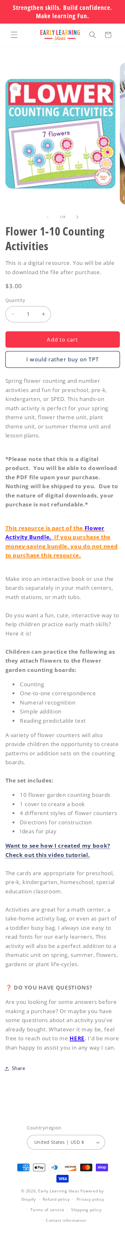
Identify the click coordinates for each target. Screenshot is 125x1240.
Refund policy (56, 1199)
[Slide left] (48, 217)
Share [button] (18, 1068)
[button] (14, 34)
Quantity (15, 300)
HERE (77, 1038)
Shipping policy (86, 1210)
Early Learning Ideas (58, 1191)
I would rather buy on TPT (62, 359)
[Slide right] (77, 217)
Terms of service (47, 1210)
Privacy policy (90, 1199)
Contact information (66, 1220)
